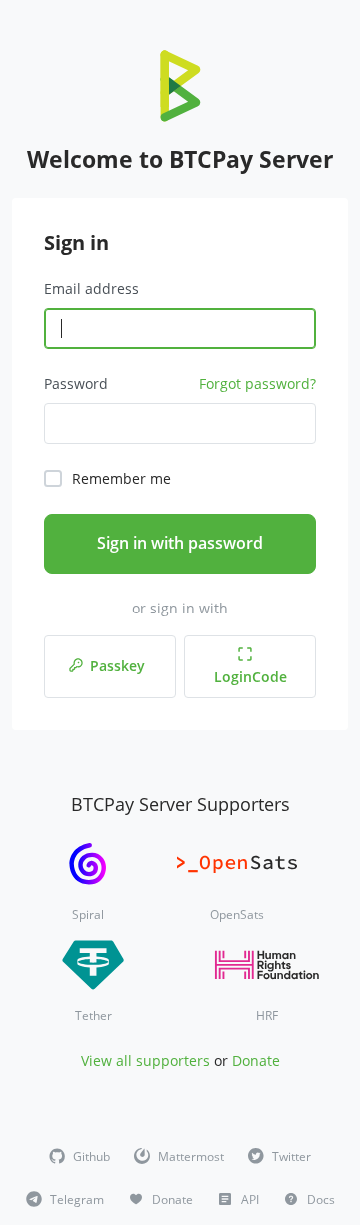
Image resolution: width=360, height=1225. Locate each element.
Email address (91, 288)
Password (76, 383)
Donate (256, 1060)
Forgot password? (257, 383)
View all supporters (145, 1060)
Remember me (121, 478)
